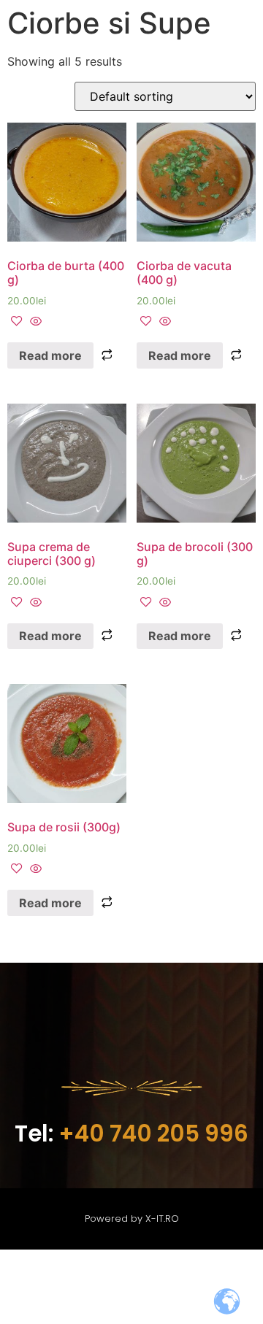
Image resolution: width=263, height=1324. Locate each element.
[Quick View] (34, 322)
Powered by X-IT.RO (132, 1218)
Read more (50, 355)
